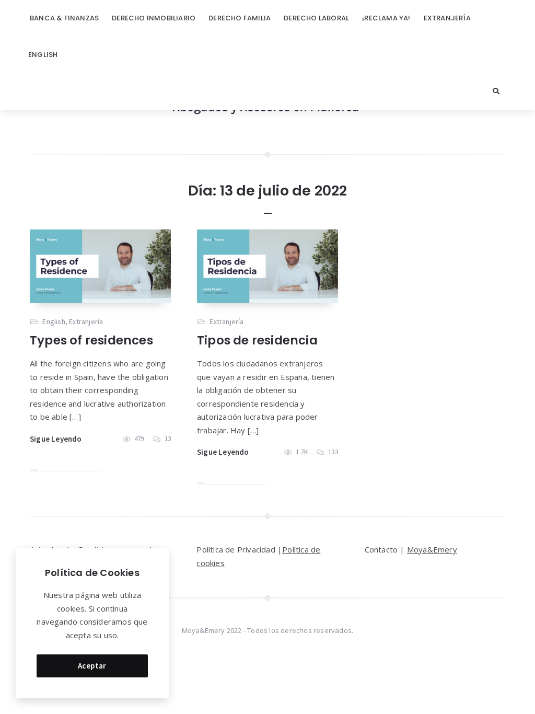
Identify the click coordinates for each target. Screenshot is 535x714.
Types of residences (91, 340)
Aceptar (92, 666)
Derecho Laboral (316, 18)
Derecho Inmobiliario (153, 18)
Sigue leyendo (56, 439)
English (42, 55)
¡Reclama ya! (386, 18)
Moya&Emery (432, 549)
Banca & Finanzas (64, 18)
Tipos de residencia (257, 340)
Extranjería (447, 18)
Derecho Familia (239, 18)
